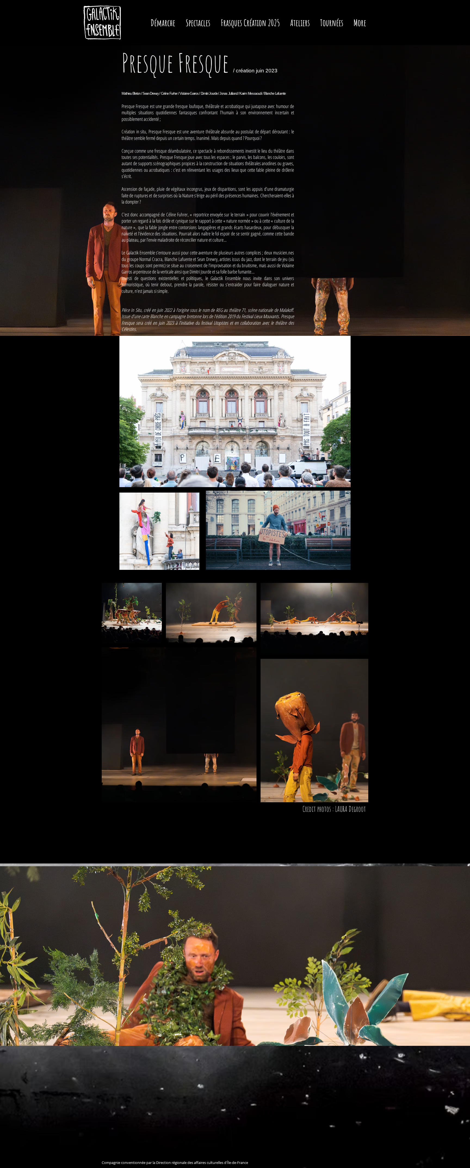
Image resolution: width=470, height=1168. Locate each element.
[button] (199, 23)
